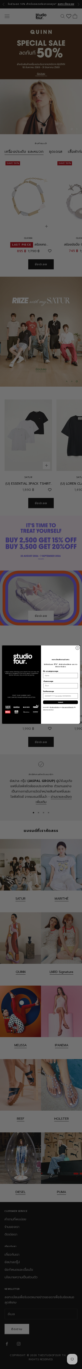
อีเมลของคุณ (48, 681)
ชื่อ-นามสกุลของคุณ (50, 671)
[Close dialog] (77, 648)
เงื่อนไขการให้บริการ (55, 707)
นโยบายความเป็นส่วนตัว (68, 707)
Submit (60, 702)
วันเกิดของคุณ (48, 691)
